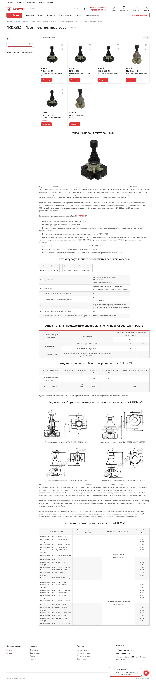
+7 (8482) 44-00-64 (98, 10)
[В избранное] (62, 45)
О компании (34, 650)
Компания (34, 646)
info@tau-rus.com (97, 7)
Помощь (80, 646)
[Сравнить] (62, 49)
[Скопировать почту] (105, 7)
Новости (33, 659)
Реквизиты (34, 656)
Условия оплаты (83, 650)
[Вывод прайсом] (147, 37)
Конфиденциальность (142, 678)
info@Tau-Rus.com (123, 653)
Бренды (9, 653)
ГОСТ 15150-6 (80, 216)
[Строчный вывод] (144, 37)
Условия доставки (83, 653)
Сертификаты (35, 653)
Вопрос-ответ (82, 659)
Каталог (9, 650)
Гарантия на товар (84, 656)
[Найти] (83, 8)
